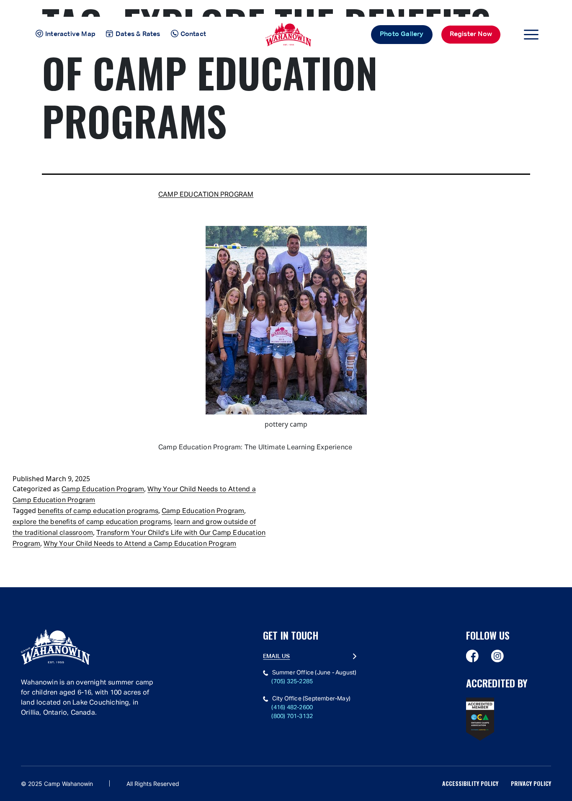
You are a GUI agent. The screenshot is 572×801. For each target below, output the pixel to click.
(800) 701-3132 (292, 716)
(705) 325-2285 (292, 681)
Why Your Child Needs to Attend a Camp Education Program (140, 544)
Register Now (471, 34)
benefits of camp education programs (98, 511)
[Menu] (531, 34)
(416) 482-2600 (292, 707)
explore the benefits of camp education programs (92, 522)
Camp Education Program (205, 195)
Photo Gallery (402, 34)
